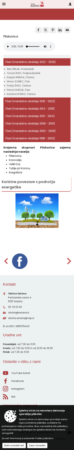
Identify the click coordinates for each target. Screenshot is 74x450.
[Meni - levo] (3, 3)
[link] (38, 30)
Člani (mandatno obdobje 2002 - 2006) (30, 131)
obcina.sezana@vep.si (21, 318)
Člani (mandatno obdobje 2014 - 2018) (30, 108)
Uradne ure (12, 335)
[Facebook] (19, 261)
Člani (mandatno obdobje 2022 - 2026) (30, 62)
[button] (6, 261)
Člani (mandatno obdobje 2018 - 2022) (30, 101)
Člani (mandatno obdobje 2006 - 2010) (30, 123)
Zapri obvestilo (37, 445)
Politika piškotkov (44, 438)
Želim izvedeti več (14, 445)
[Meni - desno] (70, 3)
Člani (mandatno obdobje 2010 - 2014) (30, 116)
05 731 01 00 (15, 307)
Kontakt (9, 284)
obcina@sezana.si (18, 312)
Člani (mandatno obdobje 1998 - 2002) (30, 138)
